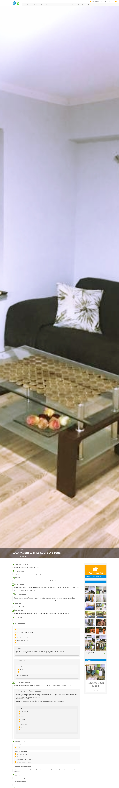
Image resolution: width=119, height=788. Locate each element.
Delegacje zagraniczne (57, 4)
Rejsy (70, 4)
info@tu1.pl (107, 1)
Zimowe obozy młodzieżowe (84, 4)
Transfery (65, 4)
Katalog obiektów (95, 4)
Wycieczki (74, 4)
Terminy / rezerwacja (96, 572)
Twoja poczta (32, 4)
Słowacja (43, 4)
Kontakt (26, 4)
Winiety (38, 4)
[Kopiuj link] (104, 653)
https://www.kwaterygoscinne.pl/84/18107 (94, 653)
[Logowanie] (116, 1)
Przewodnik (48, 4)
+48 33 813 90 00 (97, 1)
